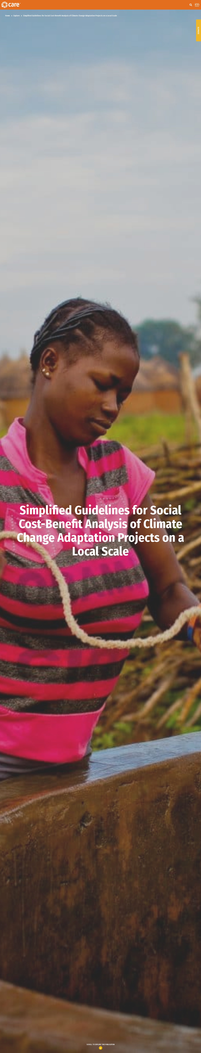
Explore (16, 16)
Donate (198, 30)
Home (7, 16)
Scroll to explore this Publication (100, 1044)
